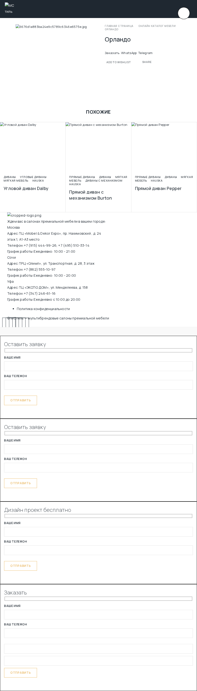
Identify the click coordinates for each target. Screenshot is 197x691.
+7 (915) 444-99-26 (40, 245)
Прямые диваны (82, 177)
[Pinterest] (22, 324)
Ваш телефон (15, 376)
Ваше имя (12, 358)
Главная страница (119, 26)
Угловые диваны (33, 177)
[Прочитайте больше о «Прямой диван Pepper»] (194, 169)
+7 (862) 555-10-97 (39, 269)
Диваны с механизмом (103, 180)
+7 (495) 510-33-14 (73, 245)
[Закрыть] (184, 13)
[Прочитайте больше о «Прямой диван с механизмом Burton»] (129, 169)
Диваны (10, 177)
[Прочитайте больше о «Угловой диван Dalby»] (63, 169)
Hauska (38, 180)
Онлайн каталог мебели (157, 26)
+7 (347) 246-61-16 (39, 293)
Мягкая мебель (16, 180)
